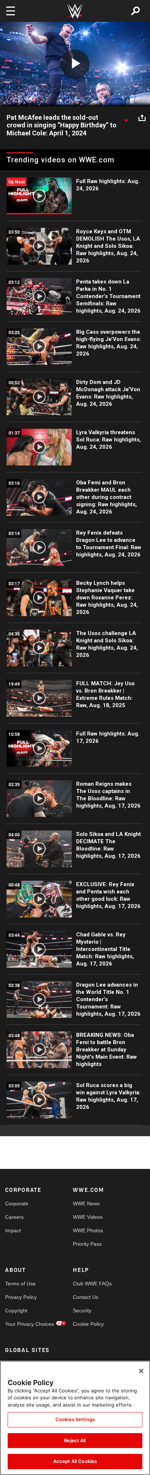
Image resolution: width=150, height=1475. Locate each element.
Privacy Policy (21, 1297)
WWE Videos (88, 1217)
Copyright (16, 1310)
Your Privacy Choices (22, 1324)
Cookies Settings (75, 1419)
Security (82, 1310)
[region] (75, 1418)
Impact (13, 1230)
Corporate (16, 1203)
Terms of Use (20, 1283)
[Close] (141, 1371)
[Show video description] (126, 118)
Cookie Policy (88, 1324)
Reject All (75, 1440)
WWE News (86, 1203)
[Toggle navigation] (10, 11)
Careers (14, 1217)
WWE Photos (88, 1230)
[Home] (75, 11)
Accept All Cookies (75, 1461)
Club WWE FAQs (90, 1283)
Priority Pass (87, 1244)
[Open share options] (142, 118)
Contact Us (85, 1297)
